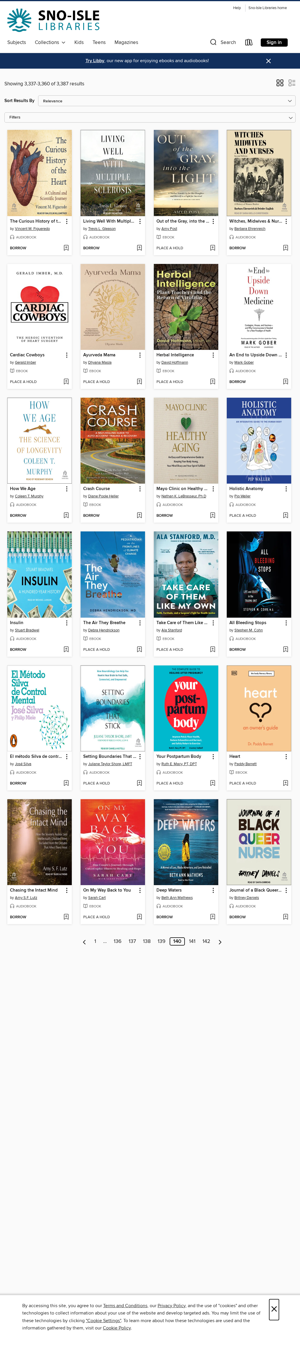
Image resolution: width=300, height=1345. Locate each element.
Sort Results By (19, 101)
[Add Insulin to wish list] (66, 650)
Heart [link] (234, 756)
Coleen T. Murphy (29, 496)
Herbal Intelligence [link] (175, 355)
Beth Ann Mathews (177, 897)
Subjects (16, 42)
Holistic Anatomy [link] (246, 489)
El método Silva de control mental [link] (37, 756)
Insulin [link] (16, 623)
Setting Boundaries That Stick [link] (110, 756)
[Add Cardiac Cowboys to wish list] (66, 382)
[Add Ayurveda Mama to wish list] (139, 382)
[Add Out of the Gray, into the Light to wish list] (212, 248)
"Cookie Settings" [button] (103, 1321)
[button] (222, 43)
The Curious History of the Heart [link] (37, 221)
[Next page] (220, 941)
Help (237, 8)
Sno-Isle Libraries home (267, 8)
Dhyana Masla (100, 362)
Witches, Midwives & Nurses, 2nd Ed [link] (256, 221)
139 (162, 941)
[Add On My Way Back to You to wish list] (139, 917)
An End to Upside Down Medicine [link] (256, 355)
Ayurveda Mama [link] (99, 355)
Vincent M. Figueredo (32, 228)
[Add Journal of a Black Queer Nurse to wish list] (285, 917)
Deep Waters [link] (169, 890)
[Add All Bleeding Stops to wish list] (285, 650)
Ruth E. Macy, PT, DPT (179, 764)
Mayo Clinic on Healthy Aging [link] (183, 489)
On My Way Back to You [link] (107, 890)
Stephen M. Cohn (248, 630)
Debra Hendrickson (104, 630)
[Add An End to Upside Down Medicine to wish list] (285, 382)
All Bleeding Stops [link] (247, 623)
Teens (99, 42)
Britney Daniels (246, 897)
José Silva (23, 764)
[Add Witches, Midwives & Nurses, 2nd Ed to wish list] (285, 248)
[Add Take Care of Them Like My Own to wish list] (212, 650)
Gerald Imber (25, 362)
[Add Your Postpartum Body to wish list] (212, 783)
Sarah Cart (97, 897)
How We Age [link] (22, 489)
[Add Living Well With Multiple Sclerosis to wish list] (139, 248)
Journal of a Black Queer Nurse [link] (256, 890)
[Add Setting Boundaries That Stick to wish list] (139, 783)
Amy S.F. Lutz (26, 897)
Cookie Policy (117, 1328)
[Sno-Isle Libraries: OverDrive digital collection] (53, 20)
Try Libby (95, 61)
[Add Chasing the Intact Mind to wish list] (66, 917)
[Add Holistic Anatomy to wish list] (285, 516)
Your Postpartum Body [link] (178, 756)
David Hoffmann (174, 362)
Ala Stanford (171, 630)
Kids (79, 42)
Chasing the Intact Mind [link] (34, 890)
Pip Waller (242, 496)
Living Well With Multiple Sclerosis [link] (110, 221)
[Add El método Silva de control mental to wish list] (66, 783)
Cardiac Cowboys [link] (27, 355)
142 (206, 941)
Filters (15, 117)
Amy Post (169, 228)
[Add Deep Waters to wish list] (212, 917)
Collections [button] (48, 42)
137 (132, 941)
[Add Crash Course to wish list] (139, 516)
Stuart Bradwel (27, 630)
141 (192, 941)
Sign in (274, 42)
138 (147, 941)
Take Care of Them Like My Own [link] (183, 623)
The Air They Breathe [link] (104, 623)
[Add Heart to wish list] (285, 783)
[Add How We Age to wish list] (66, 516)
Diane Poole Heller (103, 496)
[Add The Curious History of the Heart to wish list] (66, 248)
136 (118, 941)
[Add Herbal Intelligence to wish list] (212, 382)
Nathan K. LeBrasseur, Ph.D (183, 496)
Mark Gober (244, 362)
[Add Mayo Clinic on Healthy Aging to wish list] (212, 516)
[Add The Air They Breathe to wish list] (139, 650)
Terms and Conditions (125, 1306)
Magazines (126, 42)
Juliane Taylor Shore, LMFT (110, 764)
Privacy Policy (171, 1306)
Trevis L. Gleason (102, 228)
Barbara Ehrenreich (249, 228)
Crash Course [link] (96, 489)
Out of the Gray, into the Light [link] (183, 221)
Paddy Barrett (245, 764)
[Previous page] (84, 941)
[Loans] (249, 43)
